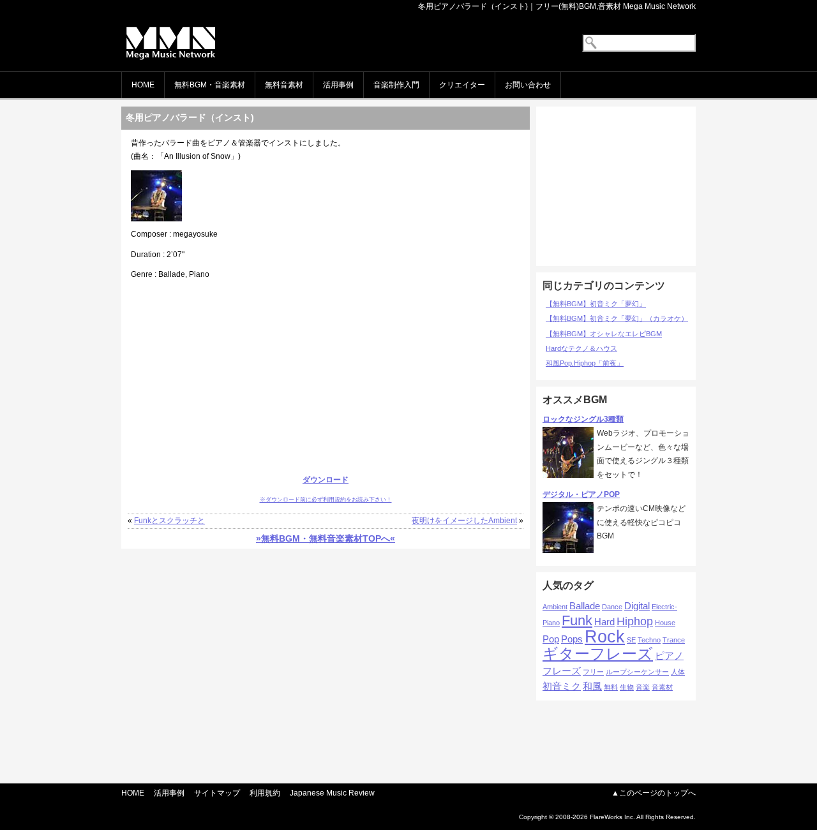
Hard (604, 621)
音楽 (643, 687)
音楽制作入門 (396, 84)
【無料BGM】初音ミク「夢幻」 (596, 304)
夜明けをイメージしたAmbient (464, 520)
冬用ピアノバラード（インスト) (190, 117)
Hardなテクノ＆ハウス (581, 348)
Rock (605, 636)
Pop (551, 639)
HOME (142, 84)
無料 (611, 687)
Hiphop (635, 621)
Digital (637, 605)
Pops (572, 639)
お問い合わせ (528, 84)
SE (631, 640)
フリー (593, 672)
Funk (577, 620)
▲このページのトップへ (653, 793)
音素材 (662, 687)
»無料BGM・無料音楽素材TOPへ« (325, 538)
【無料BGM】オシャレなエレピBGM (604, 333)
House (665, 622)
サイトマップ (217, 793)
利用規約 (265, 793)
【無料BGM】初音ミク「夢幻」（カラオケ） (617, 318)
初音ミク (562, 686)
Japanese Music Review (332, 793)
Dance (612, 607)
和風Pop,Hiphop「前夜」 (585, 363)
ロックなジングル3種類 (583, 419)
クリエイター (462, 84)
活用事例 (338, 84)
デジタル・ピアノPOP (581, 494)
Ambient (555, 607)
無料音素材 (284, 84)
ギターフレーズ (598, 653)
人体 (678, 672)
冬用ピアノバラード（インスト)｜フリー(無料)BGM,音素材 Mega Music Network (557, 6)
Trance (674, 640)
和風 (592, 686)
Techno (649, 640)
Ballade (584, 605)
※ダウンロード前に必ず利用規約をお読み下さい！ (326, 499)
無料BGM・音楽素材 (209, 84)
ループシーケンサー (637, 672)
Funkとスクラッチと (169, 520)
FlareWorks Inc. (612, 816)
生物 (627, 687)
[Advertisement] (325, 377)
